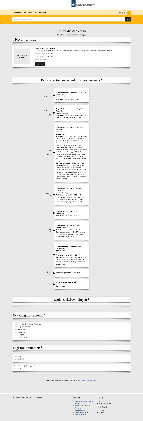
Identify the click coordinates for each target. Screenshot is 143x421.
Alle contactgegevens (106, 403)
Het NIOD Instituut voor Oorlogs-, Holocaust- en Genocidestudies (82, 408)
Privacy (101, 410)
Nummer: (17, 335)
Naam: (16, 324)
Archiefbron (60, 99)
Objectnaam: (39, 59)
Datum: (16, 338)
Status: (16, 327)
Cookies (101, 412)
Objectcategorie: (40, 56)
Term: (16, 356)
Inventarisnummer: (41, 53)
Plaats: (16, 332)
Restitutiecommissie (81, 412)
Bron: (16, 329)
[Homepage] (129, 13)
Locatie (58, 97)
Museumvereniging (81, 414)
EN (120, 13)
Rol (57, 95)
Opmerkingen (60, 163)
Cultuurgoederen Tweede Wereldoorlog (29, 13)
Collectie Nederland (33, 397)
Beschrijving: (39, 51)
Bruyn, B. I (61, 34)
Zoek (128, 19)
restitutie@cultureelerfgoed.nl (87, 380)
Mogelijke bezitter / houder (65, 92)
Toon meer (40, 64)
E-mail (101, 401)
